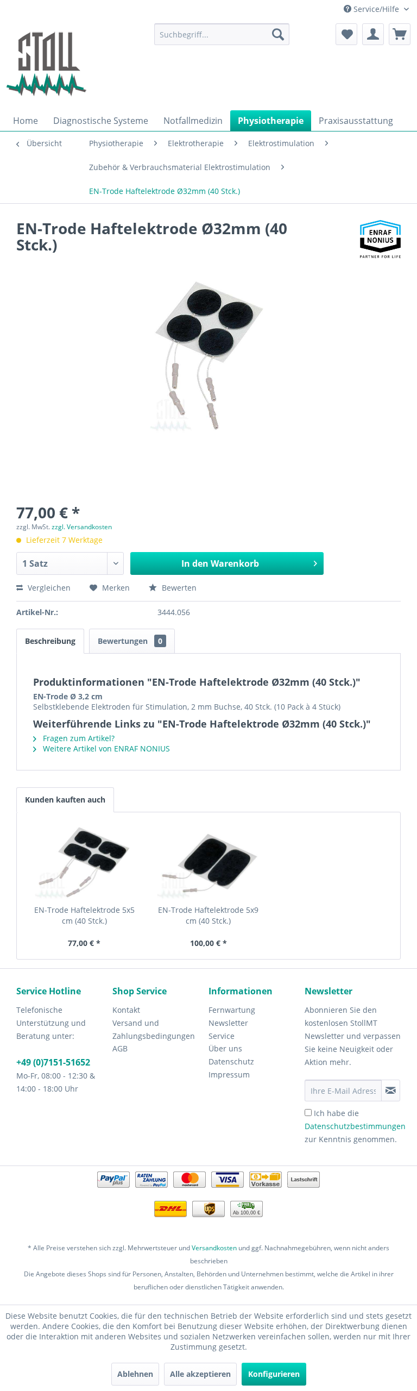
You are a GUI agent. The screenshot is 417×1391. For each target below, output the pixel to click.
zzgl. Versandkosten (82, 526)
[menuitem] (222, 34)
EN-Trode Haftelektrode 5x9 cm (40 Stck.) (208, 915)
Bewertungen (130, 641)
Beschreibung (50, 641)
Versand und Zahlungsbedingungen (153, 1029)
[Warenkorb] (399, 34)
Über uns (225, 1048)
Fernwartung (231, 1010)
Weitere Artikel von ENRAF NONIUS (105, 748)
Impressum (229, 1074)
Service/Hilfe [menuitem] (376, 9)
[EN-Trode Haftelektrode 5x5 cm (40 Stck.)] (84, 861)
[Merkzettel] (346, 34)
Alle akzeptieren (200, 1374)
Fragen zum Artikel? (78, 738)
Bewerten (178, 587)
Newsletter (228, 1023)
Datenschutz (231, 1061)
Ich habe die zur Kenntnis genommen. (355, 1126)
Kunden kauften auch (65, 799)
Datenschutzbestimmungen (355, 1126)
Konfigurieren (274, 1374)
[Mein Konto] (373, 34)
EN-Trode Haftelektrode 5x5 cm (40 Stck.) (84, 915)
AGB (120, 1048)
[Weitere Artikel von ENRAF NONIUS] (380, 239)
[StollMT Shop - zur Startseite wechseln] (46, 64)
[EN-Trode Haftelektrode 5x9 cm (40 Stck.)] (209, 861)
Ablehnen (135, 1374)
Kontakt (126, 1010)
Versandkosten (214, 1247)
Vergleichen (48, 587)
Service (221, 1036)
